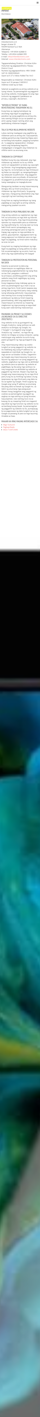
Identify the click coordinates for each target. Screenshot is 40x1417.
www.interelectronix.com (19, 59)
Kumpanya (6, 8)
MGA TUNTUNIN (10, 430)
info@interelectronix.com (18, 57)
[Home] (11, 2)
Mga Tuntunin (9, 425)
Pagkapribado (9, 427)
